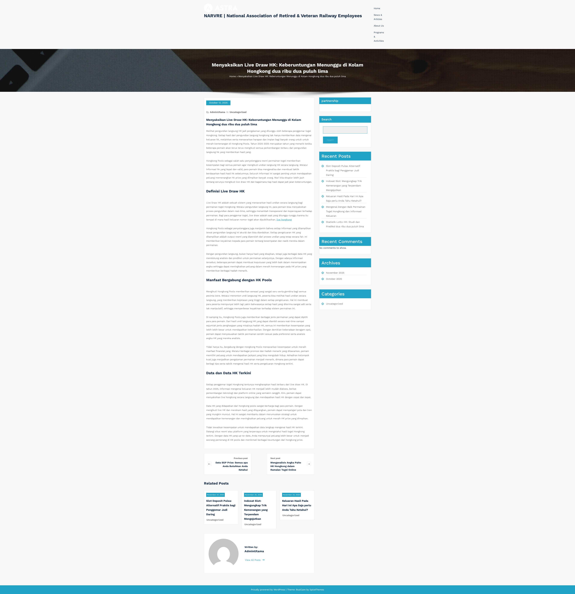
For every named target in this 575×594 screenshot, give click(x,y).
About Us (379, 25)
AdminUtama (217, 112)
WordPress (279, 589)
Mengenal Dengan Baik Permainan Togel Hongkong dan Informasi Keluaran (345, 211)
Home (377, 8)
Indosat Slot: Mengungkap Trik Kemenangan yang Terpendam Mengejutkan (256, 509)
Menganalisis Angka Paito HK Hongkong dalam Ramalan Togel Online (285, 466)
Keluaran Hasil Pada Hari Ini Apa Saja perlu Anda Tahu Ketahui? (296, 505)
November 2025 (335, 272)
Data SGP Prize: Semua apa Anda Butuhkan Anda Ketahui (231, 466)
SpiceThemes (316, 589)
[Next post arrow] (309, 464)
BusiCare (301, 589)
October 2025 (334, 278)
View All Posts (253, 560)
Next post (275, 458)
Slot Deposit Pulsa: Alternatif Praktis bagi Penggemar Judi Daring (343, 170)
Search (326, 119)
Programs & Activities (379, 36)
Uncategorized (238, 112)
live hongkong (284, 219)
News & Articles (378, 17)
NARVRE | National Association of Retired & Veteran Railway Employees (283, 15)
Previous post (241, 458)
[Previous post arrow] (209, 464)
